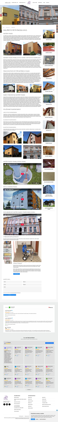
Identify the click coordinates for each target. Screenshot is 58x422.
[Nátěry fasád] (49, 34)
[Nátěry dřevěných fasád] (49, 203)
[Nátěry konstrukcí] (49, 60)
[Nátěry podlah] (49, 137)
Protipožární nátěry (48, 169)
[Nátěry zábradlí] (49, 150)
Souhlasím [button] (33, 419)
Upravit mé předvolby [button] (43, 419)
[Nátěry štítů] (49, 124)
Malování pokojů (16, 397)
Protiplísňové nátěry (49, 182)
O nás (44, 2)
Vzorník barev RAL (22, 2)
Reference (40, 2)
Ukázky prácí (35, 2)
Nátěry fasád (49, 39)
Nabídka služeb (7, 2)
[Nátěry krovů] (49, 73)
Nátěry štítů (49, 130)
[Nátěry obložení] (49, 85)
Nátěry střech (49, 52)
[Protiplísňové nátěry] (49, 176)
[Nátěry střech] (49, 47)
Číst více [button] (16, 353)
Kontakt (47, 2)
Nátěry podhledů (49, 117)
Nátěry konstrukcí (49, 65)
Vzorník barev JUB (15, 2)
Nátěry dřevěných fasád (45, 406)
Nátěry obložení (48, 91)
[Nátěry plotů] (49, 98)
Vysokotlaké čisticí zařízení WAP (18, 407)
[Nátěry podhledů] (49, 111)
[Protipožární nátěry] (49, 163)
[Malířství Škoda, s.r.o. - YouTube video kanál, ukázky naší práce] (1, 12)
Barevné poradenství (17, 403)
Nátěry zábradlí (48, 156)
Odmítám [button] (37, 419)
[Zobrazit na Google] (15, 348)
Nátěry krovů (49, 78)
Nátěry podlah (49, 143)
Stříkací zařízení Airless (17, 409)
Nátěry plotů (49, 104)
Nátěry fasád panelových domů (46, 404)
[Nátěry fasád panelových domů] (49, 189)
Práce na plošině (16, 411)
